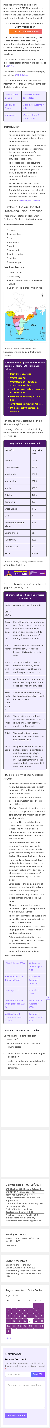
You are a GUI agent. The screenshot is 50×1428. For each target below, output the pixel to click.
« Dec (8, 1338)
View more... (11, 1245)
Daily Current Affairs (20, 374)
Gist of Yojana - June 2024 (18, 1265)
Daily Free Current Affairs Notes (21, 1195)
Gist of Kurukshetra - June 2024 (21, 1268)
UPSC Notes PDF (18, 378)
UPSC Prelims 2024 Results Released (23, 1189)
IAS (21, 362)
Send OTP (37, 1374)
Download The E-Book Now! (26, 31)
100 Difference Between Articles (26, 404)
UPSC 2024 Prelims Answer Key (20, 1192)
